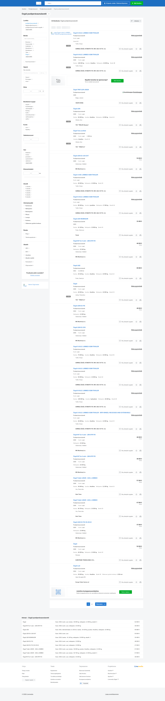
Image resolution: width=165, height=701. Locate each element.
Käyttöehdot (54, 670)
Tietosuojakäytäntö (56, 673)
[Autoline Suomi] (28, 3)
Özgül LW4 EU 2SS (79, 327)
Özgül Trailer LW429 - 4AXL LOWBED (85, 500)
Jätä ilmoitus (117, 80)
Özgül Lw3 (76, 566)
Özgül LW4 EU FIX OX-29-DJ (82, 522)
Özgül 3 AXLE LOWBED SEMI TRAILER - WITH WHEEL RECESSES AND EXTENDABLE (101, 412)
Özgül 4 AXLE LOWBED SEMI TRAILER (86, 368)
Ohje (23, 673)
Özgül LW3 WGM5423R (80, 219)
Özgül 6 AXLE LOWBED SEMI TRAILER (86, 33)
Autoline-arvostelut (56, 679)
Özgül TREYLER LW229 (81, 89)
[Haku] (46, 3)
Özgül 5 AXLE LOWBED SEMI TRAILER (86, 346)
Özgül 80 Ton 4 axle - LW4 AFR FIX (84, 241)
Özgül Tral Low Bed (79, 130)
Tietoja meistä (25, 670)
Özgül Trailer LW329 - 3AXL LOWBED (85, 478)
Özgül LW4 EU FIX (79, 306)
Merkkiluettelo (54, 682)
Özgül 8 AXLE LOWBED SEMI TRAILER (86, 54)
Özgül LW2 (76, 265)
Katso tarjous (126, 592)
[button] (136, 48)
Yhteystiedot (25, 676)
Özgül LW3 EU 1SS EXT (81, 155)
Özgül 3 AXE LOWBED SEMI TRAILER (85, 175)
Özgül (75, 283)
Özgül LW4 (76, 108)
